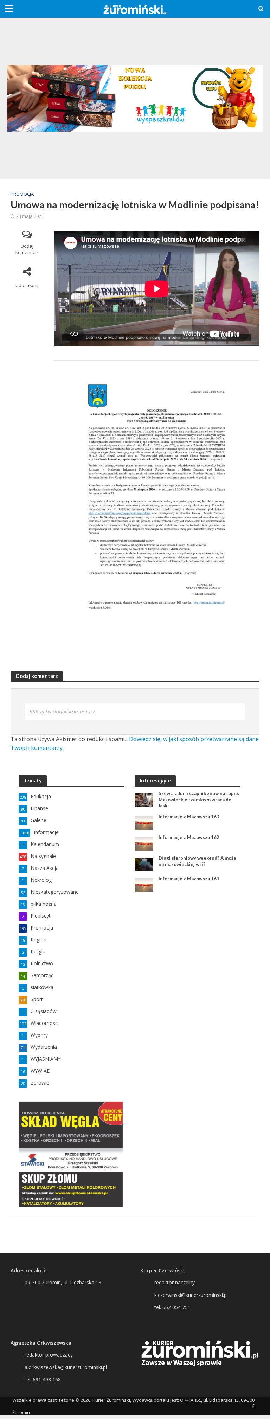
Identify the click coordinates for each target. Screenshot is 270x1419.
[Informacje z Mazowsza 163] (144, 822)
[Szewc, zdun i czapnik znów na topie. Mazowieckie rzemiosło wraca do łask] (144, 799)
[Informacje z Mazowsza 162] (144, 843)
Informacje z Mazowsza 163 (189, 816)
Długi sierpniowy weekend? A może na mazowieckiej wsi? (197, 861)
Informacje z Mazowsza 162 (189, 837)
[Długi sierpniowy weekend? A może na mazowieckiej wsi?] (144, 863)
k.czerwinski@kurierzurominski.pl (191, 1295)
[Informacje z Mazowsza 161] (144, 884)
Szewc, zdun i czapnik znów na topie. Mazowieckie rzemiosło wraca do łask (199, 799)
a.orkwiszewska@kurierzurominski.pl (66, 1367)
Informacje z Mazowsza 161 (189, 878)
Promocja (22, 194)
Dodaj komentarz (27, 249)
